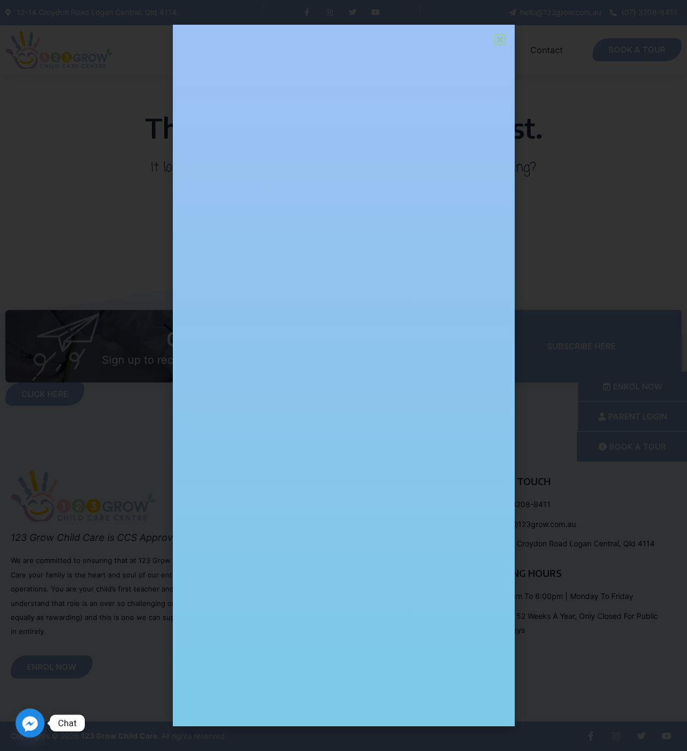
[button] (500, 39)
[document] (343, 375)
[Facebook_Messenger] (30, 723)
